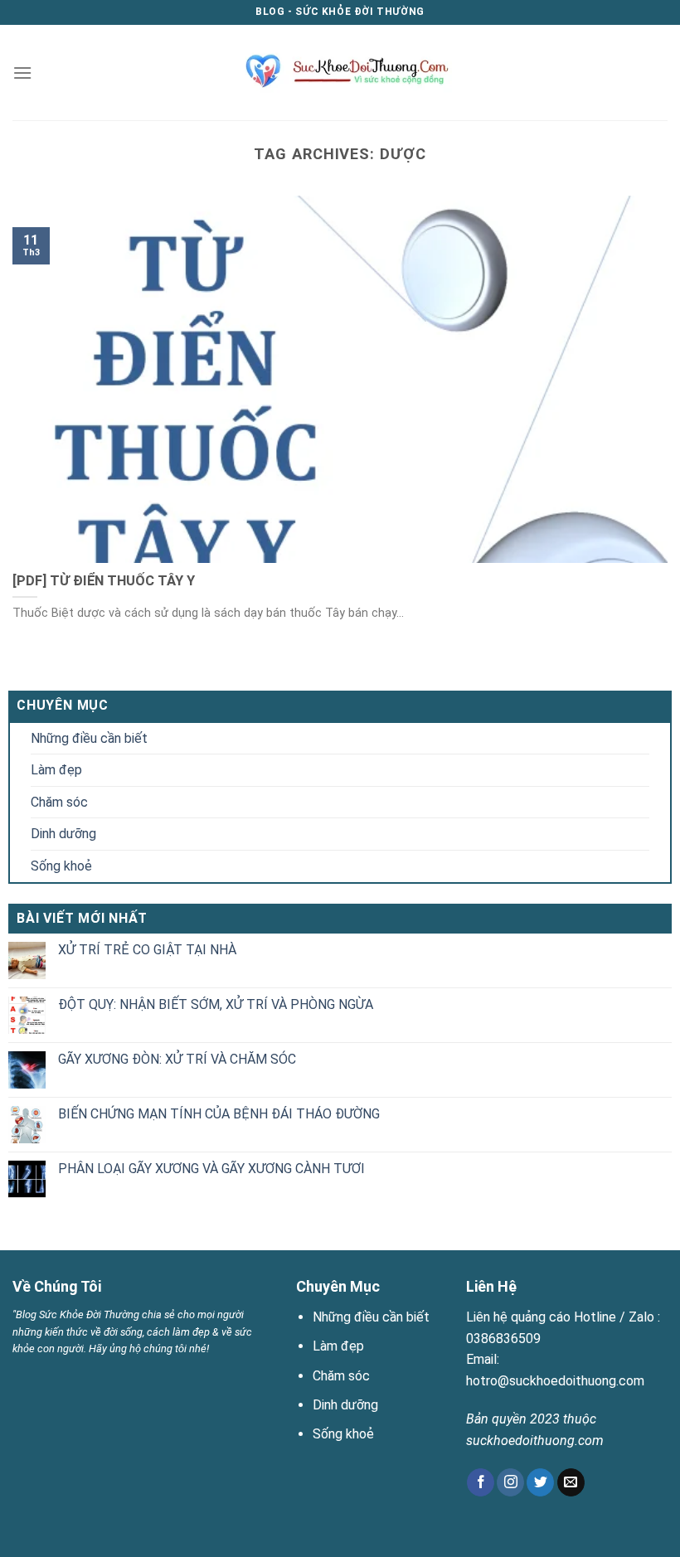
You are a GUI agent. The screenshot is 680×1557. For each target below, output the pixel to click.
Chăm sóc (59, 802)
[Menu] (22, 72)
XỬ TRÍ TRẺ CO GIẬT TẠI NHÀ (147, 950)
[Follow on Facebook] (480, 1482)
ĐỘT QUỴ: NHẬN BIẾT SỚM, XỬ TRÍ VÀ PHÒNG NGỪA (215, 1004)
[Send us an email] (571, 1482)
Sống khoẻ (61, 866)
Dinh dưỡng (63, 834)
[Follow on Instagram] (510, 1482)
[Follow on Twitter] (540, 1482)
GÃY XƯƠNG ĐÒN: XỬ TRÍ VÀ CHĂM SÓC (177, 1059)
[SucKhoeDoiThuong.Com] (340, 72)
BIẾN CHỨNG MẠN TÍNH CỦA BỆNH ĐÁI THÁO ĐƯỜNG (219, 1114)
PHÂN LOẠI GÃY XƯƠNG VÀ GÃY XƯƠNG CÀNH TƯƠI (211, 1168)
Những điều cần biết (89, 738)
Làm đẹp (56, 770)
